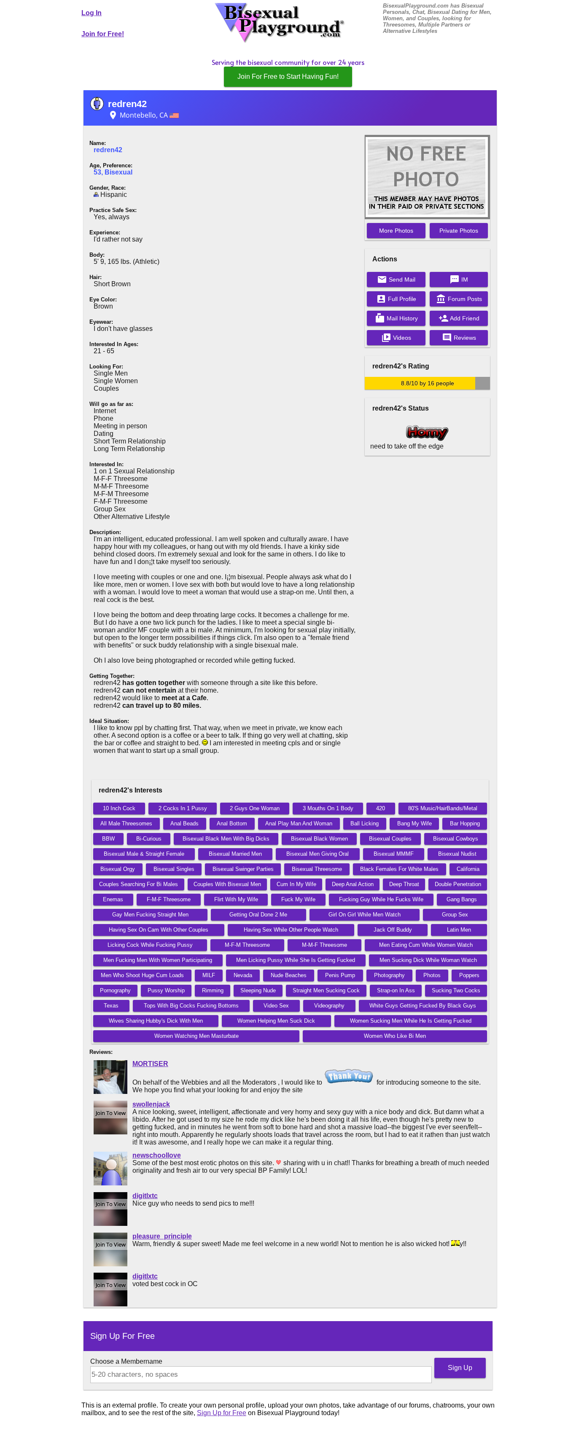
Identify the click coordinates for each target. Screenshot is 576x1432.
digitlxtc (145, 1195)
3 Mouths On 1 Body (328, 808)
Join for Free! (102, 34)
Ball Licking (364, 823)
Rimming (212, 990)
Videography (329, 1005)
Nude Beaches (289, 975)
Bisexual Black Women (319, 839)
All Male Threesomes (126, 823)
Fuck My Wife (298, 899)
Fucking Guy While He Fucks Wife (381, 899)
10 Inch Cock (119, 808)
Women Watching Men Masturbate (196, 1036)
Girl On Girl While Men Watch (364, 914)
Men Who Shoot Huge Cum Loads (142, 975)
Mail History (396, 318)
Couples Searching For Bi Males (138, 884)
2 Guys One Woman (255, 808)
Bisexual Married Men (235, 854)
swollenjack (151, 1104)
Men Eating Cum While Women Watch (426, 945)
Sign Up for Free (221, 1412)
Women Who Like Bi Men (395, 1036)
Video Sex (276, 1005)
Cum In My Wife (296, 884)
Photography (389, 975)
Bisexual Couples (390, 839)
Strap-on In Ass (396, 990)
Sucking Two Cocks (456, 990)
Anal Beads (184, 823)
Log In (91, 12)
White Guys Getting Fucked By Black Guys (422, 1005)
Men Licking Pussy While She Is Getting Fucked (295, 960)
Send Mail (396, 279)
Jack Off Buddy (393, 930)
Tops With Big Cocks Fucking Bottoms (191, 1005)
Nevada (243, 975)
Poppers (469, 975)
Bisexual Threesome (317, 869)
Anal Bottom (232, 823)
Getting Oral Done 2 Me (258, 914)
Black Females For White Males (399, 869)
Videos (396, 338)
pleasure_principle (162, 1236)
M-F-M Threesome (247, 945)
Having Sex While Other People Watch (291, 930)
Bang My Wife (414, 823)
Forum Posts (459, 299)
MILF (208, 975)
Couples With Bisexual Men (227, 884)
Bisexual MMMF (394, 854)
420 (380, 808)
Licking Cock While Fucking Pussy (150, 945)
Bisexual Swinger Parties (243, 869)
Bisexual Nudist (457, 854)
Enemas (113, 899)
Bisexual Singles (173, 869)
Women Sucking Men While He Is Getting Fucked (410, 1021)
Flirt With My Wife (236, 899)
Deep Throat (404, 884)
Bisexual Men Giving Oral (317, 854)
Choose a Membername (126, 1361)
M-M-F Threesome (324, 945)
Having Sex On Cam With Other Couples (158, 930)
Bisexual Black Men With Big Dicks (226, 839)
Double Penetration (458, 884)
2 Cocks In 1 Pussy (183, 808)
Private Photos (458, 230)
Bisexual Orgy (117, 869)
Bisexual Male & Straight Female (144, 854)
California (468, 869)
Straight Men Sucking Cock (326, 990)
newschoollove (156, 1155)
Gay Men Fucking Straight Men (150, 914)
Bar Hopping (465, 823)
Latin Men (459, 930)
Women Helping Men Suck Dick (276, 1021)
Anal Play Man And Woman (298, 823)
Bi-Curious (148, 839)
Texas (111, 1005)
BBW (108, 839)
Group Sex (455, 914)
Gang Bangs (462, 899)
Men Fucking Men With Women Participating (157, 960)
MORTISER (150, 1063)
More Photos (396, 230)
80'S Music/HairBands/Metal (442, 808)
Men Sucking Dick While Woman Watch (428, 960)
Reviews (459, 338)
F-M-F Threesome (169, 899)
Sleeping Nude (258, 990)
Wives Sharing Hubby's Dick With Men (156, 1021)
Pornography (115, 990)
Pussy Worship (166, 990)
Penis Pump (340, 975)
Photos (432, 975)
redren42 (127, 104)
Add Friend (459, 318)
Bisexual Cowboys (455, 839)
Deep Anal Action (353, 884)
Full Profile (396, 299)
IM (458, 279)
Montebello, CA (139, 115)
